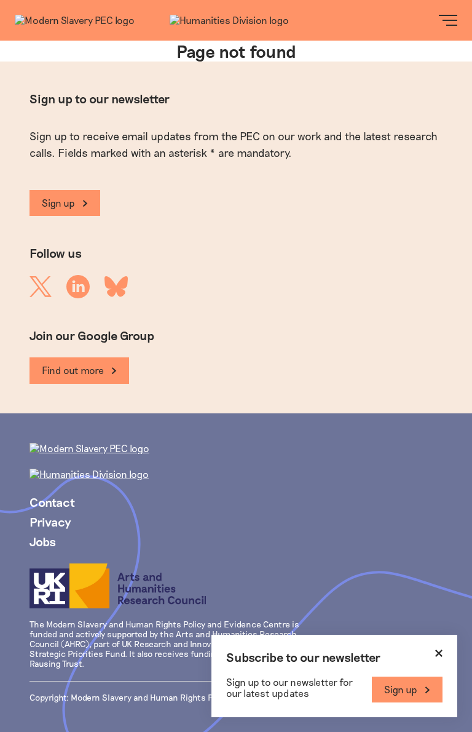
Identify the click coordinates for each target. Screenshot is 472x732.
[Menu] (448, 20)
